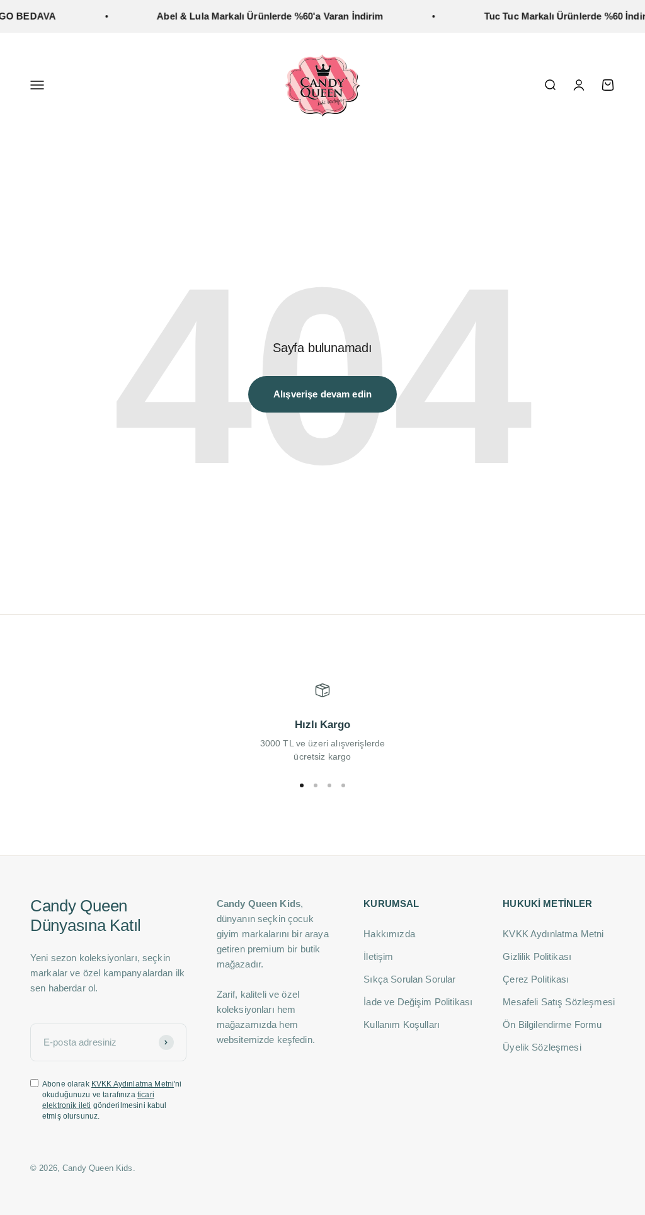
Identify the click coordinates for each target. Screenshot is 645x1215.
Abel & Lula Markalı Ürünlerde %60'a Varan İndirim (259, 16)
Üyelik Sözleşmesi (542, 1047)
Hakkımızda (389, 933)
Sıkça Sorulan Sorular (409, 979)
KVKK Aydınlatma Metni (132, 1084)
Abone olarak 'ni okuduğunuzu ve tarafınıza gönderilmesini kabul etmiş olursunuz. (112, 1100)
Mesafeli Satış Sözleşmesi (559, 1001)
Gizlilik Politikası (537, 956)
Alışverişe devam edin (322, 394)
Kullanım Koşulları (401, 1024)
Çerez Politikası (536, 979)
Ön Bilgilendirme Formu (552, 1024)
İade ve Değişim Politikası (417, 1001)
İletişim (378, 956)
